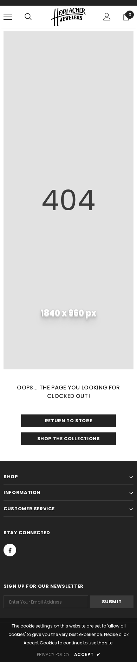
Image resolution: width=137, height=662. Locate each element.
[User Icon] (107, 16)
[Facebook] (10, 550)
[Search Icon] (28, 16)
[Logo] (68, 16)
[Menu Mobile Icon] (8, 17)
